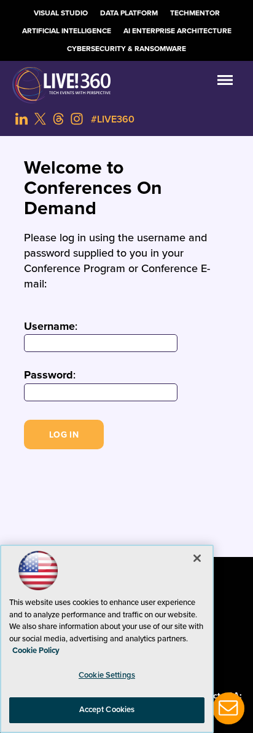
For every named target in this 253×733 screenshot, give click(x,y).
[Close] (197, 558)
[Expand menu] (225, 82)
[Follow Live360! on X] (40, 119)
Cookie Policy (36, 650)
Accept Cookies (107, 710)
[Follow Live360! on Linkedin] (21, 119)
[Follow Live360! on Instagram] (77, 119)
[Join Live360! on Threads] (58, 119)
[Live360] (126, 85)
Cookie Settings (107, 675)
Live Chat (228, 708)
